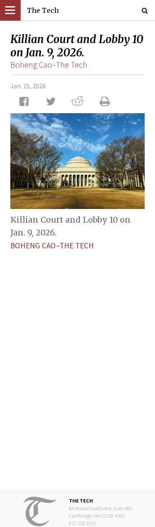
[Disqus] (77, 363)
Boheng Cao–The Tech (48, 64)
